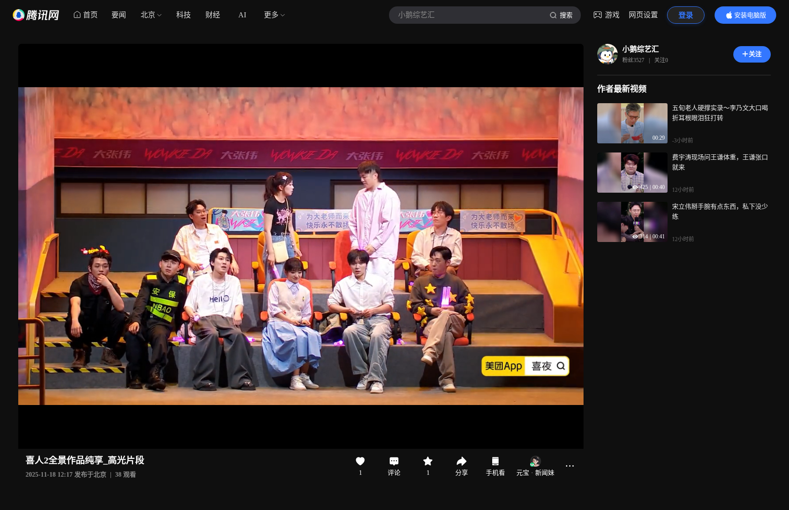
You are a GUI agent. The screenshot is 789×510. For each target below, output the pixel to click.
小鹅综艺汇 (640, 49)
